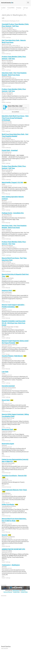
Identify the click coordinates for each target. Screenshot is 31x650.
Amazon (4, 308)
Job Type (25, 7)
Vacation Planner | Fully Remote (12, 356)
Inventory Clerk (7, 290)
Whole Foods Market (7, 28)
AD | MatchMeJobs (7, 214)
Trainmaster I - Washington (11, 565)
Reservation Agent (8, 443)
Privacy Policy (24, 592)
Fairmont (4, 445)
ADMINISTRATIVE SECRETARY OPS (13, 549)
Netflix (3, 184)
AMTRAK (4, 566)
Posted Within (11, 7)
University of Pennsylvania (9, 387)
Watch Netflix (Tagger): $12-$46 (12, 182)
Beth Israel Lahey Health (8, 463)
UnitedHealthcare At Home (9, 506)
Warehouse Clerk (7, 429)
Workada (4, 200)
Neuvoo (23, 590)
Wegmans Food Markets (8, 536)
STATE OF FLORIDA (7, 551)
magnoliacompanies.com (8, 431)
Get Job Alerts (15, 111)
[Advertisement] (13, 620)
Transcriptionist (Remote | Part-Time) (14, 490)
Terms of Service (7, 592)
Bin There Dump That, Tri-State (10, 326)
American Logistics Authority (9, 344)
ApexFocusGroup (6, 44)
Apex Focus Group (6, 121)
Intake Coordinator (8, 504)
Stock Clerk (6, 400)
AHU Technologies (7, 292)
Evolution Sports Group (8, 418)
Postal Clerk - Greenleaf (10, 150)
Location (3, 7)
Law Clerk (5, 371)
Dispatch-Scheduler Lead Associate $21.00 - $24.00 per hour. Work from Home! (13, 323)
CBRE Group (5, 479)
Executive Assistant (8, 386)
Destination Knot (6, 357)
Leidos (3, 373)
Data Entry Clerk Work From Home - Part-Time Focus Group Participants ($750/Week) (15, 118)
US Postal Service (6, 152)
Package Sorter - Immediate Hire (13, 213)
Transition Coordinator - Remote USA (14, 475)
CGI (3, 402)
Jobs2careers (15, 590)
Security (4, 535)
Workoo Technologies (8, 278)
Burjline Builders (6, 493)
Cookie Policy (16, 592)
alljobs (3, 522)
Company (18, 7)
